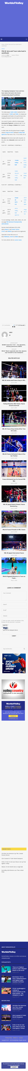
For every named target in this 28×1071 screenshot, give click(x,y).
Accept (14, 1067)
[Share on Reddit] (23, 325)
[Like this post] (15, 325)
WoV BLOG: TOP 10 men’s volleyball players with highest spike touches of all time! (19, 979)
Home (3, 44)
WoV (8, 55)
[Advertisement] (14, 21)
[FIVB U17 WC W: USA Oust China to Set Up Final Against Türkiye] (6, 1027)
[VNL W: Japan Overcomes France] (14, 542)
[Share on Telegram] (12, 326)
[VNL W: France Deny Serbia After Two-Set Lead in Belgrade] (14, 418)
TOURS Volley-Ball (25, 175)
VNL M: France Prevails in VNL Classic (14, 529)
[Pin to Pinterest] (19, 325)
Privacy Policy (8, 1037)
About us (15, 1037)
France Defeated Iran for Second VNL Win (14, 480)
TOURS (11, 114)
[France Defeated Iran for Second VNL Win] (14, 468)
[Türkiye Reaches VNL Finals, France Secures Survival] (14, 393)
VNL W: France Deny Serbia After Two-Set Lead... (14, 430)
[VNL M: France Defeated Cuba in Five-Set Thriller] (14, 443)
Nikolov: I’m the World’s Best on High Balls (12, 867)
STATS (11, 236)
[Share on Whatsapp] (24, 325)
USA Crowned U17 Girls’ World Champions (12, 858)
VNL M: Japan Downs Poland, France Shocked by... (14, 505)
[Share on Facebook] (16, 325)
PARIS (16, 114)
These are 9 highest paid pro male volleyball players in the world (19, 968)
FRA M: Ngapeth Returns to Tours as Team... (14, 577)
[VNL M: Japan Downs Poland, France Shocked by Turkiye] (14, 494)
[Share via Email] (14, 326)
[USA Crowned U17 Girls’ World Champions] (6, 1018)
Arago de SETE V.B (26, 212)
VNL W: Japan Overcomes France (14, 553)
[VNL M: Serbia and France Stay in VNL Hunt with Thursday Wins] (14, 369)
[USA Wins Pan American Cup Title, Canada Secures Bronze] (6, 1008)
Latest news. (18, 240)
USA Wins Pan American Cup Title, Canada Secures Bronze (19, 1007)
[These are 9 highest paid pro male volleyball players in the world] (6, 969)
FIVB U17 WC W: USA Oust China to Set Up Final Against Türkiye (18, 1026)
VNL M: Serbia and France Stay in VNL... (14, 380)
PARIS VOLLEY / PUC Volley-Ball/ (26, 162)
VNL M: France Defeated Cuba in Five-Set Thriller (14, 455)
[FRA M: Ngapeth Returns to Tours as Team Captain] (14, 566)
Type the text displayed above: (10, 630)
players (7, 229)
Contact (21, 1037)
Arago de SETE (10, 132)
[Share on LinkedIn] (21, 325)
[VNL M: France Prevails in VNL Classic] (14, 519)
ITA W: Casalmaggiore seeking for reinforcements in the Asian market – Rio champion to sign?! (18, 992)
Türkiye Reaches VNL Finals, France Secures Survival (14, 404)
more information (16, 1065)
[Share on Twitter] (18, 325)
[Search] (26, 39)
